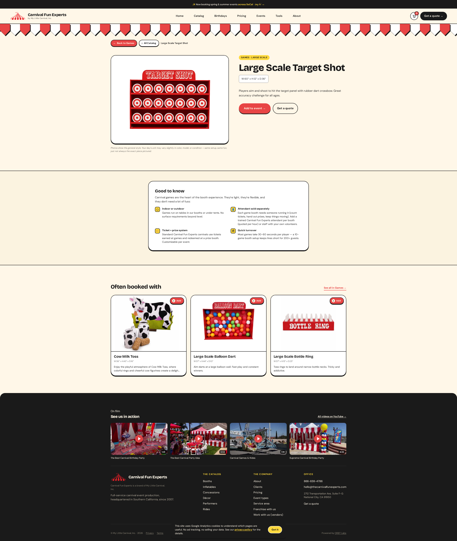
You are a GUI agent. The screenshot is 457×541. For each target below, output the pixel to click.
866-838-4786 (313, 481)
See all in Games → (335, 287)
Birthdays (220, 16)
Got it (275, 529)
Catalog (199, 16)
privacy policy (243, 529)
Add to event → (255, 108)
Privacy (150, 533)
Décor (207, 498)
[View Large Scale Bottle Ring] (308, 335)
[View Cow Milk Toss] (148, 335)
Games (245, 57)
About (297, 16)
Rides (206, 509)
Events (261, 16)
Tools (279, 16)
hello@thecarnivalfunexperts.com (325, 487)
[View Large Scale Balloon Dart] (228, 335)
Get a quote (285, 108)
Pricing (241, 16)
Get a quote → (433, 16)
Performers (210, 503)
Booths (207, 481)
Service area (261, 503)
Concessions (211, 492)
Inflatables (209, 487)
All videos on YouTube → (332, 416)
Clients (257, 487)
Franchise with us (264, 509)
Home (180, 16)
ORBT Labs (340, 533)
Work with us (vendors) (268, 515)
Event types (260, 498)
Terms (160, 533)
